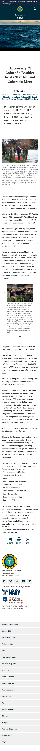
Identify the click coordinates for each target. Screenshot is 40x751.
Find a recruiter (7, 644)
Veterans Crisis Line (9, 729)
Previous (5, 293)
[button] (9, 4)
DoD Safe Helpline (9, 638)
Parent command (8, 690)
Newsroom (19, 15)
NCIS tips (5, 670)
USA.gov (5, 723)
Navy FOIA (6, 651)
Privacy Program (8, 710)
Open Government (8, 683)
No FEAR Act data (8, 677)
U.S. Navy (5, 716)
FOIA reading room (9, 657)
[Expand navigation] (5, 9)
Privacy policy (7, 703)
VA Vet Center (7, 736)
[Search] (35, 9)
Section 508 (6, 631)
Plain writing (6, 696)
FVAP (4, 742)
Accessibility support (10, 625)
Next (36, 293)
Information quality (9, 664)
